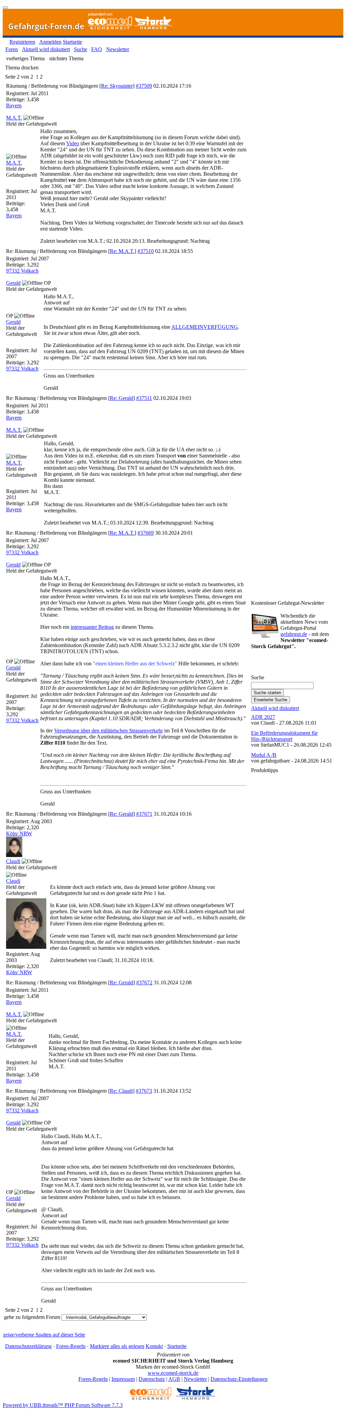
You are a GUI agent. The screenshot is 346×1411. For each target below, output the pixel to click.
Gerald (13, 283)
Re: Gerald (121, 398)
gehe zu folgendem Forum (32, 1317)
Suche (80, 49)
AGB (174, 1379)
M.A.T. (14, 118)
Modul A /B (263, 755)
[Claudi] (14, 855)
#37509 (144, 86)
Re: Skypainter (117, 86)
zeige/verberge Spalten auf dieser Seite (44, 1335)
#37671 (144, 814)
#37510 (146, 251)
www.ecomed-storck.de (173, 1373)
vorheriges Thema (25, 58)
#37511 (144, 398)
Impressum (123, 1379)
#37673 (144, 1091)
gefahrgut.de (293, 634)
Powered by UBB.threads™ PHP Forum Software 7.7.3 (63, 1405)
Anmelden (50, 42)
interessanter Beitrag (92, 627)
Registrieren (22, 42)
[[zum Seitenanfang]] (5, 7)
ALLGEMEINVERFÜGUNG (204, 327)
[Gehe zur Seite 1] (34, 76)
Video (72, 143)
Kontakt (154, 1346)
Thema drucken (22, 67)
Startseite (72, 42)
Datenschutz (152, 1379)
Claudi (13, 861)
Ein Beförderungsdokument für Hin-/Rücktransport (284, 736)
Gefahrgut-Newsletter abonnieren (289, 664)
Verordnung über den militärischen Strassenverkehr (108, 730)
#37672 (144, 982)
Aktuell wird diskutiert (46, 49)
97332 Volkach (22, 271)
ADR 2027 (263, 717)
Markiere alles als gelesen (117, 1346)
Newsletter (117, 49)
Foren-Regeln (70, 1346)
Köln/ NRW (19, 833)
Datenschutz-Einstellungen (239, 1379)
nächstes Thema (66, 58)
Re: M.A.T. (122, 251)
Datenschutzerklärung (28, 1346)
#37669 (146, 533)
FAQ (96, 49)
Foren (11, 49)
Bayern (14, 105)
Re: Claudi (121, 1091)
